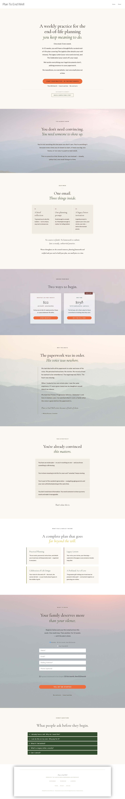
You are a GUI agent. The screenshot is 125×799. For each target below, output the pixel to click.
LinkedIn (73, 781)
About (119, 4)
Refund (68, 785)
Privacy (62, 785)
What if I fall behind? (38, 743)
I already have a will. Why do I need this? (45, 734)
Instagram (52, 781)
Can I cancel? (36, 753)
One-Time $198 (63, 646)
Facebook (63, 781)
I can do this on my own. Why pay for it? (45, 739)
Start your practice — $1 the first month (62, 81)
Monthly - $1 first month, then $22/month (63, 642)
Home (113, 4)
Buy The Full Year (79, 318)
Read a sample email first (62, 95)
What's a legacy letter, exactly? (42, 748)
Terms (56, 785)
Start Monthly (45, 318)
